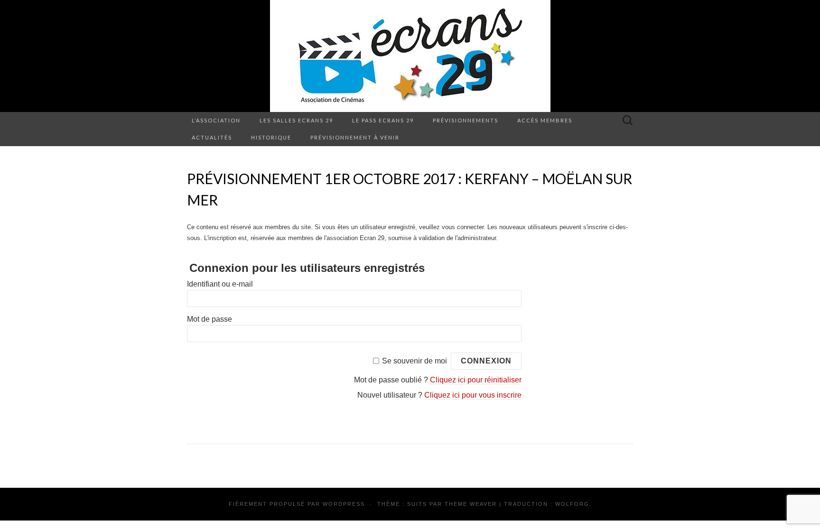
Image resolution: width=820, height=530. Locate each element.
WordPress (344, 504)
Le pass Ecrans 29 (383, 120)
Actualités (212, 137)
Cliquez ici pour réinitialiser (476, 380)
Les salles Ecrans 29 (296, 120)
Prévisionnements (465, 120)
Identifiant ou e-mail (220, 284)
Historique (271, 137)
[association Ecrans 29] (410, 56)
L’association (216, 120)
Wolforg (572, 504)
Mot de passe (209, 319)
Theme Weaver (471, 504)
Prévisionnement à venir (355, 137)
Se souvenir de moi (414, 361)
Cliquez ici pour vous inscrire (473, 395)
